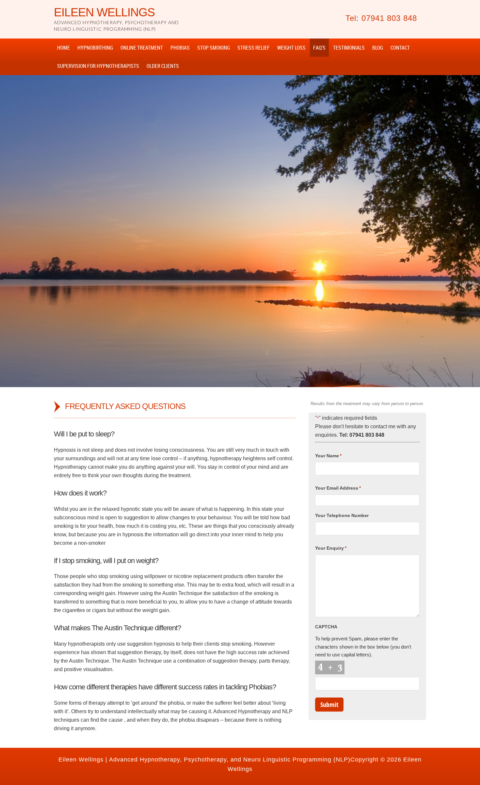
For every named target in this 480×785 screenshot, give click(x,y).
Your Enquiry (330, 548)
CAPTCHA (326, 626)
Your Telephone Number (342, 515)
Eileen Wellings (104, 12)
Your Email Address (338, 488)
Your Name (328, 455)
